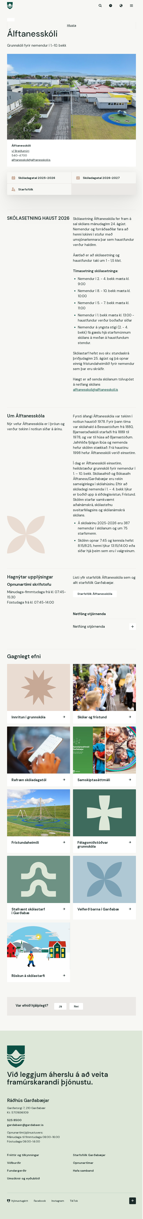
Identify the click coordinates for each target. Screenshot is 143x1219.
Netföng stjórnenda (89, 626)
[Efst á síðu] (132, 1200)
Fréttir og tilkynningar (23, 1155)
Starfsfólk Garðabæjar (89, 1155)
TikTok (74, 1200)
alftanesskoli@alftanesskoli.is (31, 160)
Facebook (40, 1200)
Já (60, 1006)
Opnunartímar (83, 1163)
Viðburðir (14, 1163)
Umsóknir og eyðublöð (23, 1178)
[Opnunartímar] (110, 5)
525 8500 (14, 1120)
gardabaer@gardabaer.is (25, 1125)
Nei (76, 1006)
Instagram (58, 1200)
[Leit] (100, 5)
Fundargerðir (17, 1171)
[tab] (104, 626)
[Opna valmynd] (131, 5)
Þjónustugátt (20, 1200)
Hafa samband (83, 1171)
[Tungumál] (121, 5)
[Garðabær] (71, 5)
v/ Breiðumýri (20, 151)
